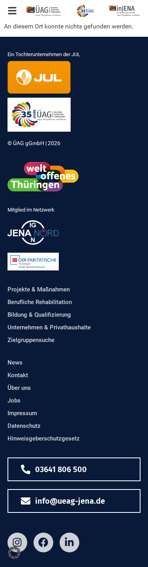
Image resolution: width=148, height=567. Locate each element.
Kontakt (17, 375)
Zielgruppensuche (30, 340)
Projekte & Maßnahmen (38, 289)
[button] (14, 553)
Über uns (19, 387)
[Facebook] (43, 542)
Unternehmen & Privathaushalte (49, 327)
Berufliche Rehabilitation (39, 302)
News (14, 362)
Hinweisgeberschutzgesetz (43, 438)
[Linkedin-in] (69, 542)
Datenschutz (24, 425)
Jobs (14, 400)
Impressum (22, 413)
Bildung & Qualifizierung (39, 314)
